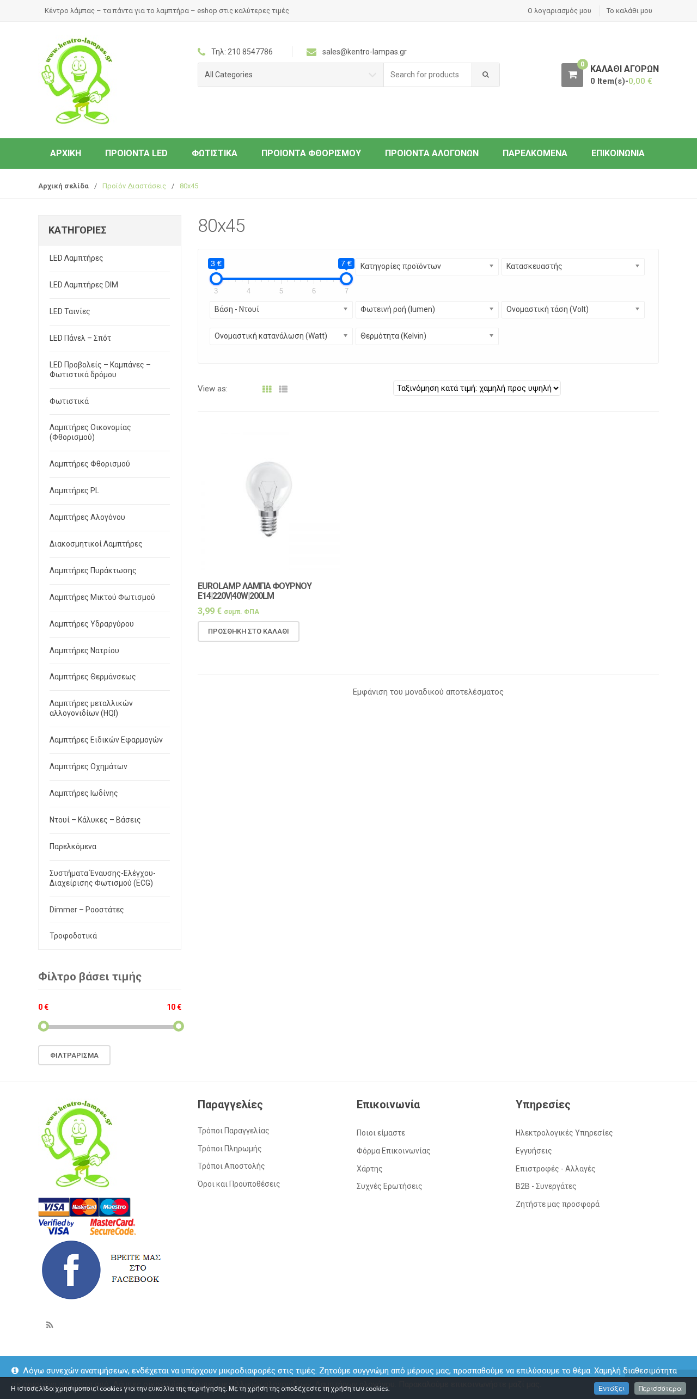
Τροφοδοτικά (73, 935)
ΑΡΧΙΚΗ (65, 153)
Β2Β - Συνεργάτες (546, 1186)
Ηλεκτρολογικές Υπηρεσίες (564, 1132)
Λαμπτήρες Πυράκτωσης (93, 570)
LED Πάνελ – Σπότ (80, 338)
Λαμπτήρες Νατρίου (84, 650)
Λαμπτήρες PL (74, 490)
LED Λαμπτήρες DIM (84, 284)
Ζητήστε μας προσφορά (558, 1204)
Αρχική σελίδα (63, 186)
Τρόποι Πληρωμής (230, 1148)
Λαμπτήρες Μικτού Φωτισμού (102, 597)
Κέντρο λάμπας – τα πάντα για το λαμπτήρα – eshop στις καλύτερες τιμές (167, 11)
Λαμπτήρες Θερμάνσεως (93, 676)
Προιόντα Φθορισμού (311, 153)
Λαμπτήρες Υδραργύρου (92, 623)
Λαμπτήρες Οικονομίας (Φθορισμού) (90, 432)
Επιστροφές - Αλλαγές (556, 1168)
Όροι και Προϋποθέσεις (239, 1184)
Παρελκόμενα (535, 153)
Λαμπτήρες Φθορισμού (90, 463)
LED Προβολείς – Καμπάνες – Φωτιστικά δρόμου (100, 369)
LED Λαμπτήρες (76, 258)
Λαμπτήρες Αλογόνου (87, 517)
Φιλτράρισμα (74, 1055)
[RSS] (49, 1325)
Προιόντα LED (136, 153)
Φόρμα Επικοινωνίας (394, 1150)
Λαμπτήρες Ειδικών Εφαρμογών (106, 739)
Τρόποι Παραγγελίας (234, 1130)
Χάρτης (370, 1168)
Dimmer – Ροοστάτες (87, 909)
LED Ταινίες (70, 311)
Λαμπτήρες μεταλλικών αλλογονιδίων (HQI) (91, 708)
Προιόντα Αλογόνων (432, 153)
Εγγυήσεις (534, 1150)
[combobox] (428, 75)
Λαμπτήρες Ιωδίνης (84, 793)
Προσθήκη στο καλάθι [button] (248, 631)
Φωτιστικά (214, 153)
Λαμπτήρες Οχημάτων (88, 766)
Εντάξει (611, 1388)
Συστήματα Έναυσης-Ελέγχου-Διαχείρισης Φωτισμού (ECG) (103, 878)
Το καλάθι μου (629, 11)
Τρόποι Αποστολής (231, 1166)
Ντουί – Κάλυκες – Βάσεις (95, 819)
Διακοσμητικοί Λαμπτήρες (96, 543)
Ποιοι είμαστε (381, 1132)
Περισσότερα (660, 1388)
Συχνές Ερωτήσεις (390, 1186)
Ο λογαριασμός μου (559, 11)
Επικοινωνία (618, 153)
